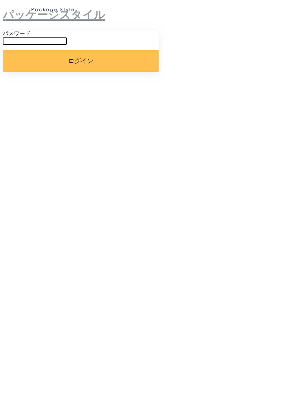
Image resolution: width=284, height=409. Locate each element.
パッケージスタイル (54, 14)
